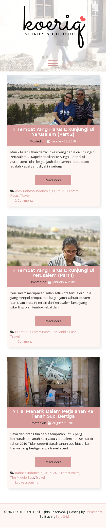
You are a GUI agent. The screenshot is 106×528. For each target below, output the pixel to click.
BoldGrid (62, 516)
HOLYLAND (60, 191)
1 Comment (23, 341)
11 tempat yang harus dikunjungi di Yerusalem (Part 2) (53, 132)
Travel (25, 195)
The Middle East (64, 332)
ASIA (18, 191)
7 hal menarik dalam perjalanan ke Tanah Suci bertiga (53, 414)
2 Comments (24, 200)
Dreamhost (94, 512)
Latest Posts (41, 332)
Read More (53, 180)
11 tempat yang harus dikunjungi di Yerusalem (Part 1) (53, 273)
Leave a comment (28, 482)
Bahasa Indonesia (37, 191)
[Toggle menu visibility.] (53, 63)
